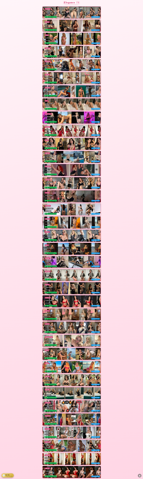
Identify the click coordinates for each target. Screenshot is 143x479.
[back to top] (140, 476)
